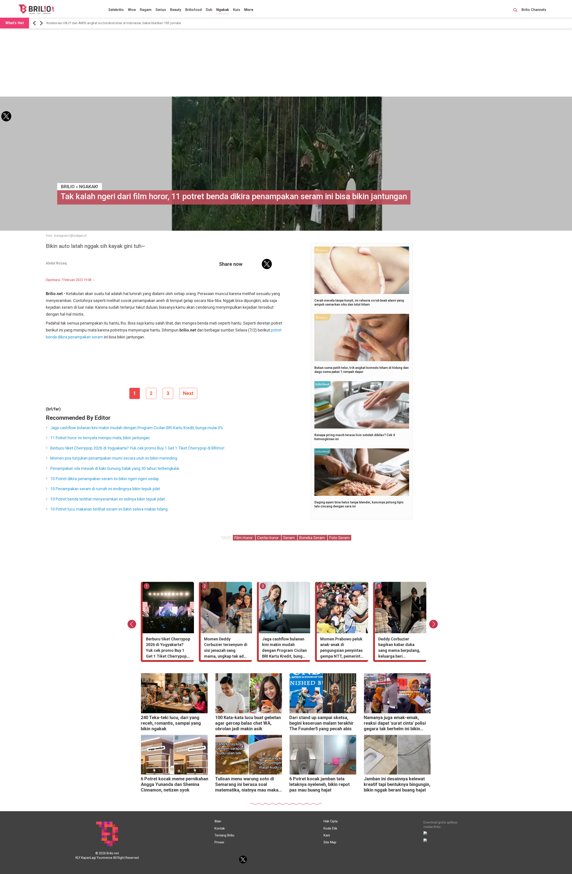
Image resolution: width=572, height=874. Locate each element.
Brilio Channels (534, 10)
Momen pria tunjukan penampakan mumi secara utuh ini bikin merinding (113, 458)
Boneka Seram (312, 537)
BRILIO (68, 186)
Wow (132, 10)
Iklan (217, 821)
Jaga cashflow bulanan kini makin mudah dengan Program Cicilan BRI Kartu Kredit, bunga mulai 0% (136, 427)
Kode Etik (330, 828)
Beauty (175, 10)
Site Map (330, 842)
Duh (209, 10)
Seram (289, 537)
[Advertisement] (286, 63)
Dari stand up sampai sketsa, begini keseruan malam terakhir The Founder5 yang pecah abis (321, 723)
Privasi (219, 842)
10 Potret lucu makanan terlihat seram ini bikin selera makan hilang (109, 509)
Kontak (219, 828)
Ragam (145, 10)
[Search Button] (515, 10)
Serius (161, 10)
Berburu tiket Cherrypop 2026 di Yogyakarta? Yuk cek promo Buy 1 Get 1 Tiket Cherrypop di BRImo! (137, 448)
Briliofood (193, 10)
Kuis (236, 10)
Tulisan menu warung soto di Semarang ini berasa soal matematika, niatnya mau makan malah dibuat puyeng (248, 785)
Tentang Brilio (224, 835)
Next (188, 393)
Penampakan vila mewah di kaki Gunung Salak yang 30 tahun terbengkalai (114, 468)
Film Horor (244, 537)
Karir (327, 835)
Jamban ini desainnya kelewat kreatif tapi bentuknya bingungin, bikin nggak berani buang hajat (397, 784)
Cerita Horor (268, 537)
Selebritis (116, 10)
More (248, 10)
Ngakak (222, 10)
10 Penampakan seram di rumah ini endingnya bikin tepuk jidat (105, 488)
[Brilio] (36, 9)
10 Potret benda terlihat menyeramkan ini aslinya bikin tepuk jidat (107, 499)
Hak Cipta (331, 821)
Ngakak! (88, 186)
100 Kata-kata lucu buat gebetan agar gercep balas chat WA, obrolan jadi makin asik (248, 723)
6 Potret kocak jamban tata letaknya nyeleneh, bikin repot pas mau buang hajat (319, 784)
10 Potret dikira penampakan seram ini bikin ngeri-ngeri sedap (104, 478)
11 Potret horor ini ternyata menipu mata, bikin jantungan (100, 437)
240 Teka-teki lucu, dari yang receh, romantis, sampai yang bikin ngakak (171, 723)
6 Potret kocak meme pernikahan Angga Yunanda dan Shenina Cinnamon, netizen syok (174, 784)
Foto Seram (339, 537)
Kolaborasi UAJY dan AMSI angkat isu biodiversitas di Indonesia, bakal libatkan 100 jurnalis (113, 23)
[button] (35, 23)
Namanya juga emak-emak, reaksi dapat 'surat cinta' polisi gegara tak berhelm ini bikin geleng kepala (395, 724)
